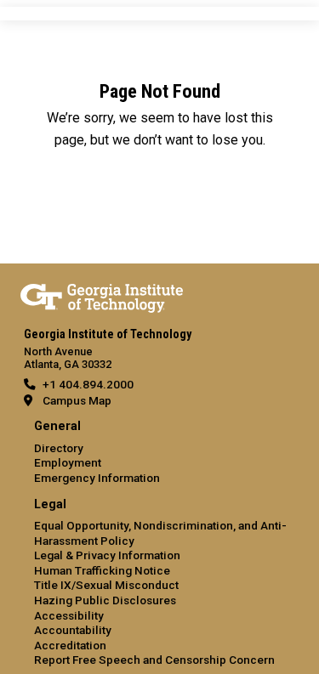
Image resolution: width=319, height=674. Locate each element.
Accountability (72, 630)
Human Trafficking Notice (102, 570)
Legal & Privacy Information (107, 555)
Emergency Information (97, 477)
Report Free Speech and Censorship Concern (154, 659)
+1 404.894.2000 (88, 384)
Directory (58, 448)
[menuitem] (159, 452)
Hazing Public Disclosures (105, 600)
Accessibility (69, 615)
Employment (67, 462)
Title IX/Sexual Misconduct (106, 585)
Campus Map (77, 400)
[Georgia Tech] (101, 295)
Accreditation (70, 645)
